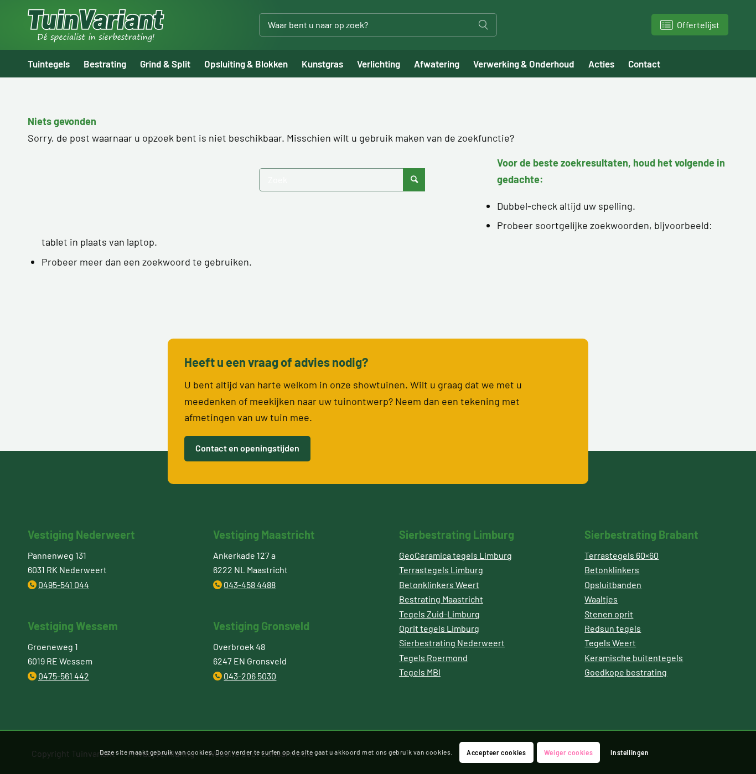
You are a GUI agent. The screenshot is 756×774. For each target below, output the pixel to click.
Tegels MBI (420, 672)
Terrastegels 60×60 (621, 555)
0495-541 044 (63, 584)
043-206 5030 (250, 676)
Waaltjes (601, 599)
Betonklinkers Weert (439, 584)
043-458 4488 (250, 584)
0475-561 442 (63, 676)
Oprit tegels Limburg (439, 628)
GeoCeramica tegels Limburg (455, 555)
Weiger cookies (568, 752)
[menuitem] (56, 63)
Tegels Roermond (433, 657)
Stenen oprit (608, 614)
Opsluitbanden (612, 584)
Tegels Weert (610, 642)
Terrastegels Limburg (441, 569)
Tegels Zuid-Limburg (439, 614)
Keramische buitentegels (633, 657)
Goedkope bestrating (625, 672)
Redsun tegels (612, 628)
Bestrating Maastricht (441, 599)
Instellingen (629, 752)
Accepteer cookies (496, 752)
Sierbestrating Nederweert (452, 642)
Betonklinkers (611, 569)
